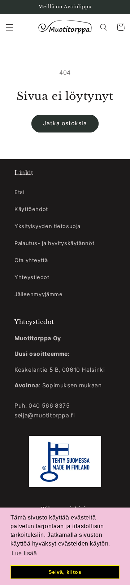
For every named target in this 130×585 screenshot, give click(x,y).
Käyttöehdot (31, 209)
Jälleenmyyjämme (38, 294)
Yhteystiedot (31, 277)
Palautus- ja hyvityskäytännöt (54, 243)
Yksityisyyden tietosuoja (47, 226)
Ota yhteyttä (31, 260)
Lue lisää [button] (24, 553)
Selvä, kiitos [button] (64, 572)
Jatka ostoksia (65, 123)
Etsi (19, 192)
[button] (9, 27)
